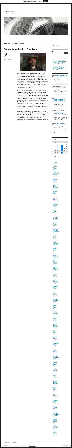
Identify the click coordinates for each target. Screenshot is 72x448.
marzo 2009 (55, 407)
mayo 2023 (55, 209)
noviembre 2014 (55, 326)
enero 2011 (55, 381)
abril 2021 (54, 237)
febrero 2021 (55, 239)
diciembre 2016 (55, 296)
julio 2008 (54, 416)
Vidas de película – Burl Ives (20, 49)
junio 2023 (55, 207)
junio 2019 (55, 262)
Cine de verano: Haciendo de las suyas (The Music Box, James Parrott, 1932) (60, 125)
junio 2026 (55, 165)
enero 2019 (55, 268)
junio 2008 (55, 418)
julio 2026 (54, 163)
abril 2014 (54, 334)
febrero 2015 (55, 323)
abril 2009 (54, 406)
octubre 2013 (55, 342)
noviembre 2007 (56, 426)
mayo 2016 (55, 305)
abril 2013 (54, 349)
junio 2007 (55, 432)
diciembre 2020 (55, 242)
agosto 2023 (55, 205)
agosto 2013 (55, 344)
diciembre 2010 (55, 382)
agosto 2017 (55, 287)
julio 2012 (54, 359)
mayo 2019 (55, 263)
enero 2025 (55, 185)
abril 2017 (54, 292)
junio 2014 (54, 332)
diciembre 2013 (55, 339)
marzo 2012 (55, 364)
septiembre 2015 (56, 314)
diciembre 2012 (55, 353)
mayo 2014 (55, 333)
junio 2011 (54, 375)
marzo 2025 (55, 182)
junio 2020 (55, 248)
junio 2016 (55, 304)
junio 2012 (54, 361)
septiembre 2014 (56, 329)
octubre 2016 (55, 299)
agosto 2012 (55, 358)
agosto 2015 (55, 315)
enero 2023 (55, 213)
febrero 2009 (55, 408)
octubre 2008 (55, 413)
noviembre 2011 (55, 369)
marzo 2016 (55, 307)
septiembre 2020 (56, 245)
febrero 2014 (55, 337)
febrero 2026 (55, 169)
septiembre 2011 (56, 371)
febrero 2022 (55, 225)
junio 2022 (55, 220)
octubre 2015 (55, 313)
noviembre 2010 (55, 383)
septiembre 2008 (56, 414)
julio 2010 (54, 388)
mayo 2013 (55, 348)
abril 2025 (54, 181)
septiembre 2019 (56, 258)
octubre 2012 (55, 356)
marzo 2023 (55, 211)
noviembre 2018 (55, 270)
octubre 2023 (55, 203)
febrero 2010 (55, 394)
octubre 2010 (55, 384)
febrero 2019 (55, 267)
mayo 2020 (55, 249)
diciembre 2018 (55, 269)
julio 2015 (54, 317)
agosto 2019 (55, 260)
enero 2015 (55, 324)
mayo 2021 (55, 236)
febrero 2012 (55, 365)
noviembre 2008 (56, 412)
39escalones (9, 11)
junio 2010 (54, 389)
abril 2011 (54, 377)
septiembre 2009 (56, 400)
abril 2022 (54, 223)
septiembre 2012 (56, 357)
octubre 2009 (55, 399)
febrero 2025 (55, 184)
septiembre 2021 (56, 231)
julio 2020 (54, 247)
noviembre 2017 (55, 283)
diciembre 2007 (55, 425)
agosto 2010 (55, 387)
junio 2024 (55, 193)
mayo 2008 (55, 419)
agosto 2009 (55, 401)
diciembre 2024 (55, 186)
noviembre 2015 (55, 312)
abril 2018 (54, 277)
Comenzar (45, 1)
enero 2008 (55, 424)
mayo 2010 (55, 390)
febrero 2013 (55, 351)
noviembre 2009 (56, 397)
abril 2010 (54, 391)
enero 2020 (55, 254)
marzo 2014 (55, 336)
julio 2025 (54, 178)
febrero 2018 (55, 280)
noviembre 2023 (56, 201)
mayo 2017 (55, 291)
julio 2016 (54, 302)
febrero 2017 (55, 294)
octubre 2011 (55, 370)
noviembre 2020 (56, 243)
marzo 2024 (55, 197)
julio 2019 (54, 261)
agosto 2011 (55, 372)
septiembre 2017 (56, 286)
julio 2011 (54, 374)
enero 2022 (55, 226)
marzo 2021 (55, 238)
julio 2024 (54, 192)
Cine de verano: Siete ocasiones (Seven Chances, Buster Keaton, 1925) (60, 77)
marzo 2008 (55, 421)
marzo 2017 (55, 293)
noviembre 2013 (55, 340)
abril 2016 (54, 306)
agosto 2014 (55, 330)
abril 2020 (54, 250)
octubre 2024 (55, 188)
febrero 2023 (55, 212)
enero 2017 (55, 295)
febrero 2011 (55, 380)
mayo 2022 (55, 222)
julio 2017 (54, 288)
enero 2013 (55, 352)
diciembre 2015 (55, 311)
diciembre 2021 (55, 228)
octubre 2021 (55, 230)
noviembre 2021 (55, 229)
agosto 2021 (55, 232)
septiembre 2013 (56, 343)
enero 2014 (55, 338)
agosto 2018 (55, 274)
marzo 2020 (55, 251)
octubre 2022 (55, 217)
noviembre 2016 (56, 298)
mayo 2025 (55, 180)
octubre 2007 (55, 427)
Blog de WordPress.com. (14, 442)
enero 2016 (55, 310)
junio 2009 (55, 403)
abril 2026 (54, 167)
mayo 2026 (55, 166)
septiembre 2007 (56, 428)
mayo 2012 (55, 362)
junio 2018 (54, 275)
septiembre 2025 (56, 175)
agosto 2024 (55, 191)
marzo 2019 (55, 266)
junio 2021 (54, 235)
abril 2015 (54, 320)
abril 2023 (54, 210)
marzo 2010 (55, 393)
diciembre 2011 (55, 368)
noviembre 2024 (56, 187)
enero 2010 (55, 395)
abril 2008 (54, 420)
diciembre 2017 (55, 282)
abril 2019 (54, 264)
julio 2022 (54, 219)
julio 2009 (54, 402)
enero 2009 (55, 409)
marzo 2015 (55, 321)
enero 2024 (55, 199)
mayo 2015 (55, 319)
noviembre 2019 (56, 256)
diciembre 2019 (55, 255)
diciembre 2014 (55, 325)
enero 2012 (55, 367)
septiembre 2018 (56, 273)
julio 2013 (54, 345)
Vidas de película (7, 59)
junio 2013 (54, 346)
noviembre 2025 (56, 173)
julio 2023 (54, 206)
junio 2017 (54, 289)
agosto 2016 (55, 301)
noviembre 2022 (56, 216)
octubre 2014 (55, 327)
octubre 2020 (55, 244)
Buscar (53, 51)
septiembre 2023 (56, 204)
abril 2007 (54, 434)
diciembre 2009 (55, 396)
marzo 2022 (55, 224)
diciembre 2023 (55, 200)
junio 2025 (55, 179)
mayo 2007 (55, 433)
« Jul (55, 156)
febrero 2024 (55, 198)
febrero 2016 (55, 308)
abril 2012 (54, 363)
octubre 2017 (55, 285)
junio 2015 (54, 318)
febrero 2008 (55, 422)
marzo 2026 (55, 168)
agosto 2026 (55, 162)
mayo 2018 (55, 276)
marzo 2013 (55, 350)
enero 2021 (55, 241)
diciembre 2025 (55, 172)
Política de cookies (32, 446)
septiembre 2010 (56, 386)
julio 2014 (54, 331)
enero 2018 (55, 281)
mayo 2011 (54, 376)
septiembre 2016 (56, 300)
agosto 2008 (55, 415)
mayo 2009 (55, 405)
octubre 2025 (55, 174)
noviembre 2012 (55, 355)
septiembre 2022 (56, 218)
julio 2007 (54, 431)
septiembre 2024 (56, 190)
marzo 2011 (55, 378)
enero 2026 (55, 171)
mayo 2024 (55, 194)
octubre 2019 (55, 257)
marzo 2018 (55, 279)
